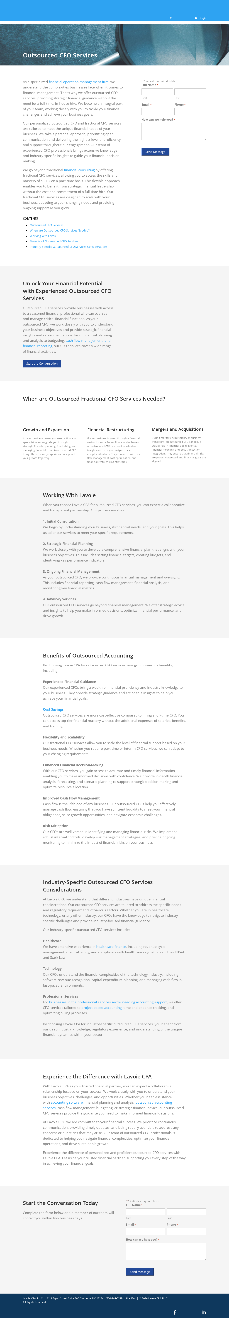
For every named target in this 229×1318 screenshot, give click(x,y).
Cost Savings (53, 709)
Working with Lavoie (43, 236)
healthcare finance (111, 946)
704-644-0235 (114, 1298)
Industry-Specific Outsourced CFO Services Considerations (69, 247)
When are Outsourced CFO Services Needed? (60, 230)
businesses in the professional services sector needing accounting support (108, 1002)
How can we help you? (158, 119)
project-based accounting (101, 1007)
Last (176, 98)
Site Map (130, 1298)
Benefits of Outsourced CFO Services (54, 241)
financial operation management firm (79, 82)
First (144, 98)
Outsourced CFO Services (47, 225)
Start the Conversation (42, 363)
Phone (179, 104)
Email (146, 104)
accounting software (67, 1102)
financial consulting (79, 170)
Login (203, 18)
